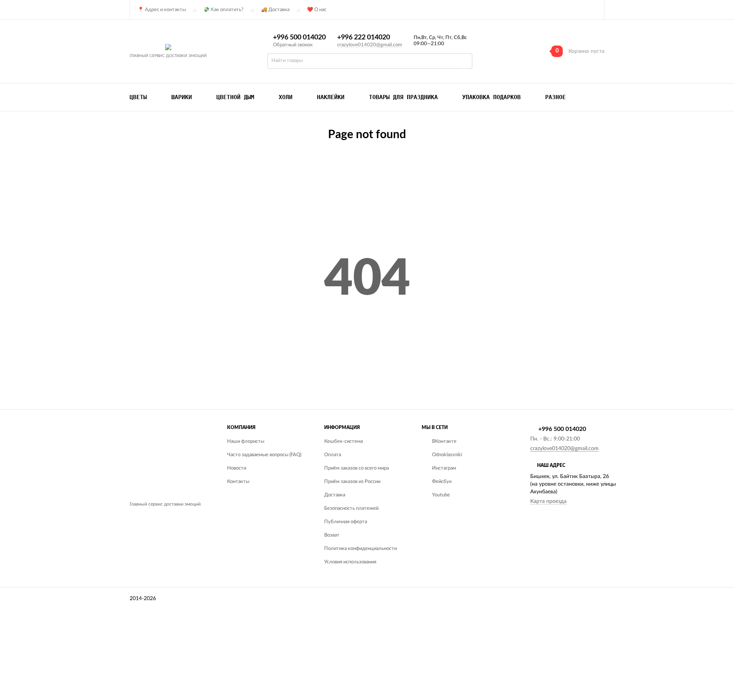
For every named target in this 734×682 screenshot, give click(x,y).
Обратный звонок (293, 44)
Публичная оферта (345, 521)
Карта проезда (548, 501)
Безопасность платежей (351, 508)
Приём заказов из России (352, 481)
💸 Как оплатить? (223, 9)
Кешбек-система (343, 441)
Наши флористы (245, 441)
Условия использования (350, 562)
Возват (331, 535)
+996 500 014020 (299, 37)
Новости (236, 468)
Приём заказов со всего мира (356, 468)
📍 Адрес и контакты (162, 9)
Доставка (334, 495)
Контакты (238, 481)
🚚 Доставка (275, 9)
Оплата (332, 454)
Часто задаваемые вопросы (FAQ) (264, 454)
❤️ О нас (316, 9)
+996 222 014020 (363, 37)
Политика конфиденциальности (360, 548)
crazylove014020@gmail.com (369, 44)
